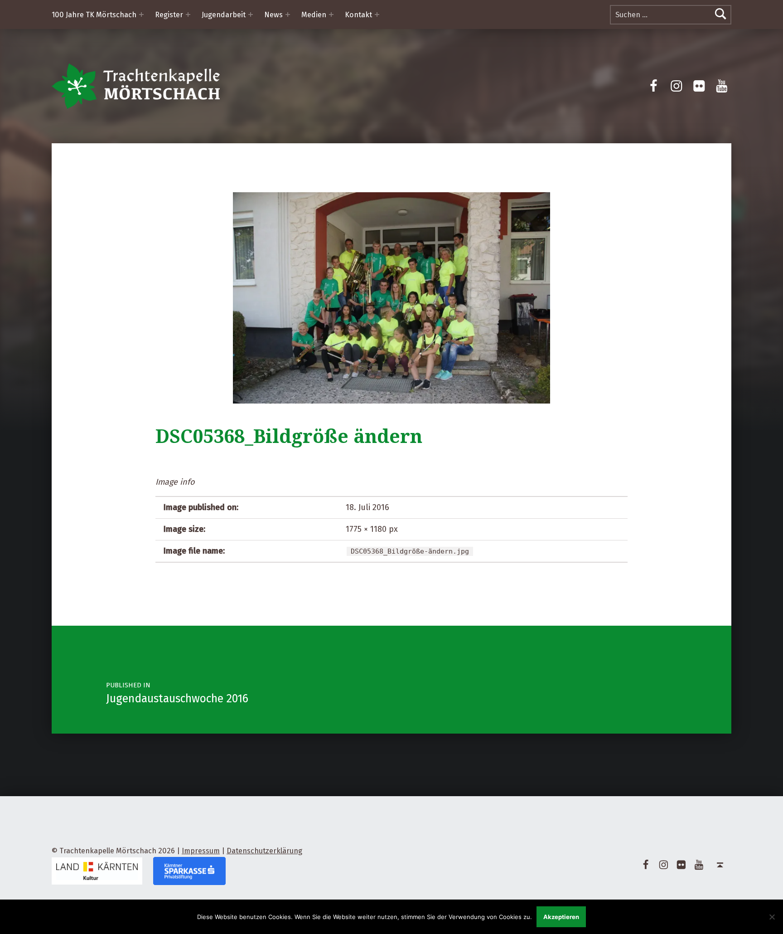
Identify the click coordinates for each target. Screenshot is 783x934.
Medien (313, 14)
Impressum (201, 850)
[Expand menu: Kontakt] (377, 14)
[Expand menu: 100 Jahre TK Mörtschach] (141, 14)
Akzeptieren (561, 916)
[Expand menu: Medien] (331, 14)
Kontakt (358, 14)
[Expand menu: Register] (188, 14)
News (273, 14)
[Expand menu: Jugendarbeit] (250, 14)
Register (169, 14)
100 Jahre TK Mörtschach (94, 14)
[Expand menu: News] (287, 14)
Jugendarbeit (224, 14)
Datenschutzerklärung (264, 850)
